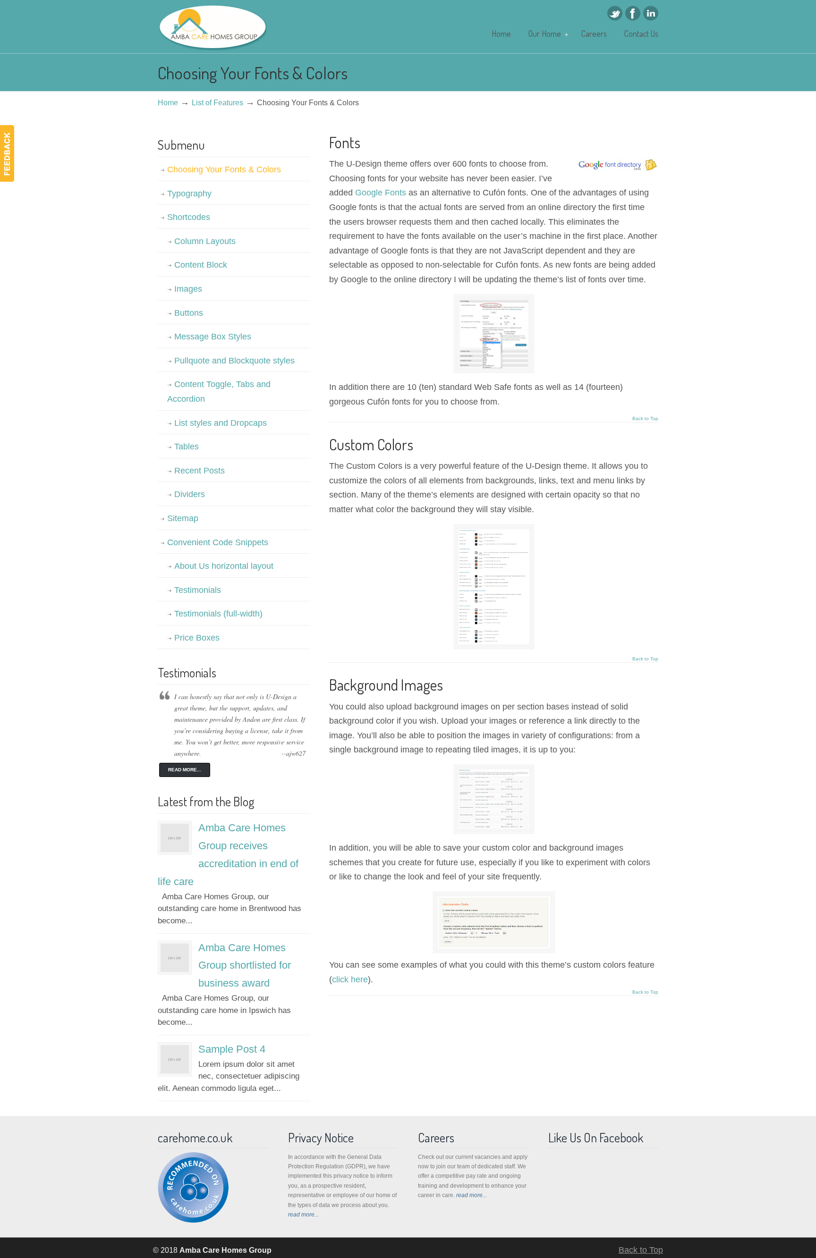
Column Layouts (205, 241)
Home (168, 102)
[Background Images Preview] (494, 826)
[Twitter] (614, 18)
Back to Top (645, 418)
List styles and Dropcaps (220, 423)
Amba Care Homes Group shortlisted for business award (244, 965)
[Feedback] (7, 153)
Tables (186, 446)
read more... (303, 1214)
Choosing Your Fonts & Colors (224, 169)
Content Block (200, 265)
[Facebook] (632, 18)
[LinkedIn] (650, 18)
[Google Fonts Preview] (494, 365)
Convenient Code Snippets (217, 542)
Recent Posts (199, 470)
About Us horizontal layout (223, 566)
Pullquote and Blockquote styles (234, 360)
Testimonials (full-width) (218, 613)
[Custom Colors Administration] (494, 945)
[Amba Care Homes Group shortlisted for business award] (175, 969)
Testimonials (197, 590)
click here (350, 979)
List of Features (217, 102)
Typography (189, 193)
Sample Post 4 (231, 1049)
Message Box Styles (212, 336)
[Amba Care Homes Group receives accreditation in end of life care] (175, 849)
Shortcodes (188, 217)
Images (188, 289)
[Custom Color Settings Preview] (494, 641)
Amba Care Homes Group (212, 27)
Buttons (188, 313)
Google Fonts (380, 192)
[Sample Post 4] (175, 1070)
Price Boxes (197, 637)
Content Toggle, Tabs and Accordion (219, 392)
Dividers (189, 494)
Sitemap (182, 518)
